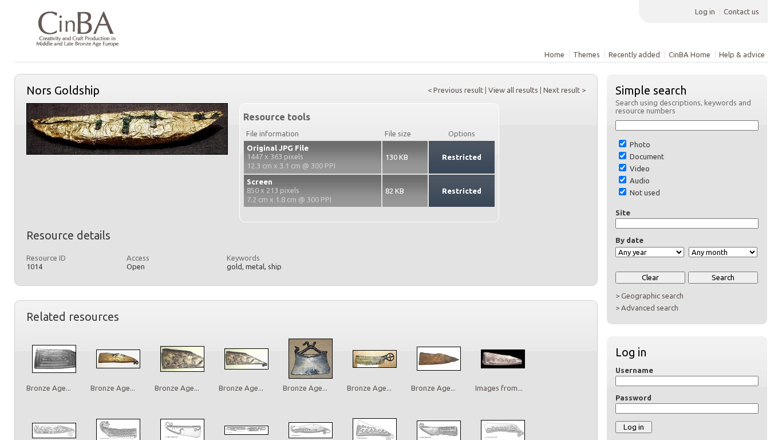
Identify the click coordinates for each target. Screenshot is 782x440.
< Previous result (455, 90)
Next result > (564, 90)
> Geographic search (649, 296)
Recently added (634, 54)
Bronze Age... (48, 388)
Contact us (741, 11)
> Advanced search (646, 308)
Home (554, 54)
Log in (705, 11)
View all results (513, 90)
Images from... (499, 388)
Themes (586, 54)
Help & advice (742, 54)
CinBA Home (689, 54)
